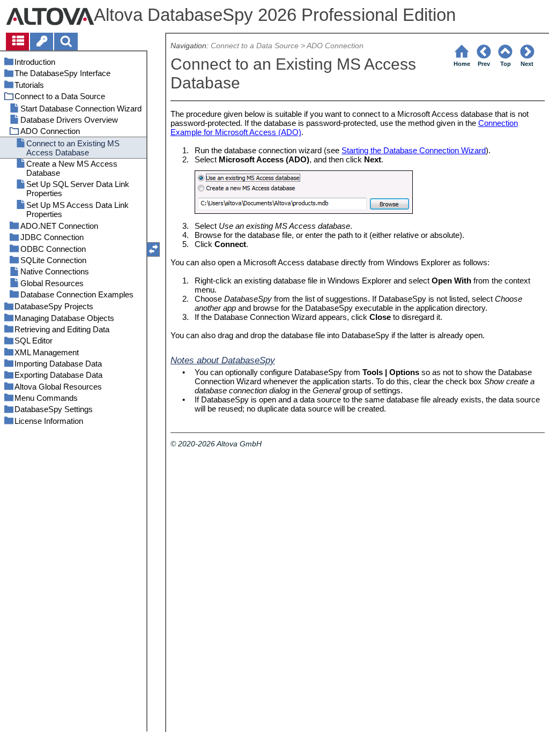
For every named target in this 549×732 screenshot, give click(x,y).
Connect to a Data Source (255, 46)
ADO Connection (335, 46)
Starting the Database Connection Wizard (414, 150)
